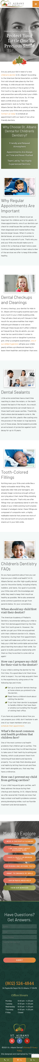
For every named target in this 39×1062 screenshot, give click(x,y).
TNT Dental (33, 1054)
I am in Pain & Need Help (19, 880)
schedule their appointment (12, 726)
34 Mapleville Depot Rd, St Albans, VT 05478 (19, 988)
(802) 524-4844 (19, 983)
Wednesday (10, 1006)
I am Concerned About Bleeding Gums (19, 849)
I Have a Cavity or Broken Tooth (19, 858)
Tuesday (8, 1003)
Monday (8, 1001)
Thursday (9, 1009)
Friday (8, 1012)
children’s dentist (8, 75)
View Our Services (19, 888)
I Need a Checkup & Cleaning (19, 841)
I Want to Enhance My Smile (19, 873)
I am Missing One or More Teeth (19, 866)
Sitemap (26, 1047)
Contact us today (8, 113)
